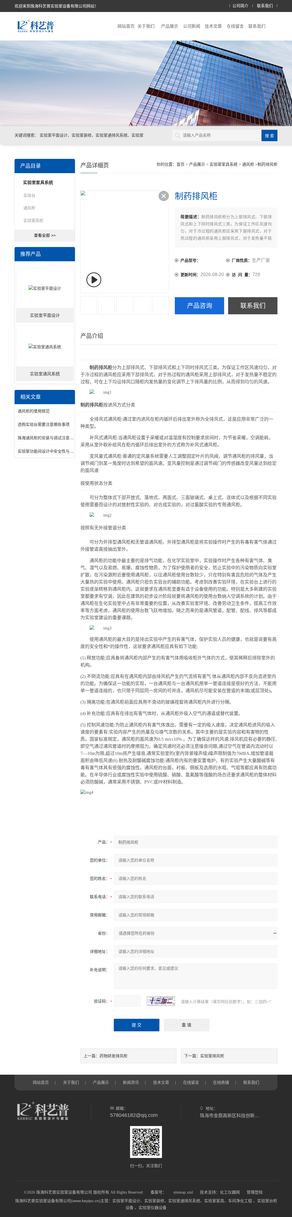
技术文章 (213, 26)
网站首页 (126, 26)
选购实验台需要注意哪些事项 (44, 424)
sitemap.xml (183, 1192)
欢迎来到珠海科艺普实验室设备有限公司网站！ (56, 6)
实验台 (29, 195)
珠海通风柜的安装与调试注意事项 (48, 438)
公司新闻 (191, 26)
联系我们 (265, 6)
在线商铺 (221, 1082)
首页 (180, 164)
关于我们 (146, 26)
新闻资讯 (131, 1082)
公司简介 (240, 6)
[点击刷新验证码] (161, 1001)
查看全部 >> (45, 235)
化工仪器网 (230, 1192)
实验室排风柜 (212, 1056)
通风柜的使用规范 (34, 411)
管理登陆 (255, 1192)
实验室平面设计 (45, 315)
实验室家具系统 (224, 164)
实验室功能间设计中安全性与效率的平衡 (54, 451)
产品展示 (169, 26)
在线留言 (235, 26)
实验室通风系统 (45, 374)
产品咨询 (199, 305)
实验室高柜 (33, 220)
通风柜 (29, 208)
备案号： (159, 1192)
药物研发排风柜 (113, 1056)
